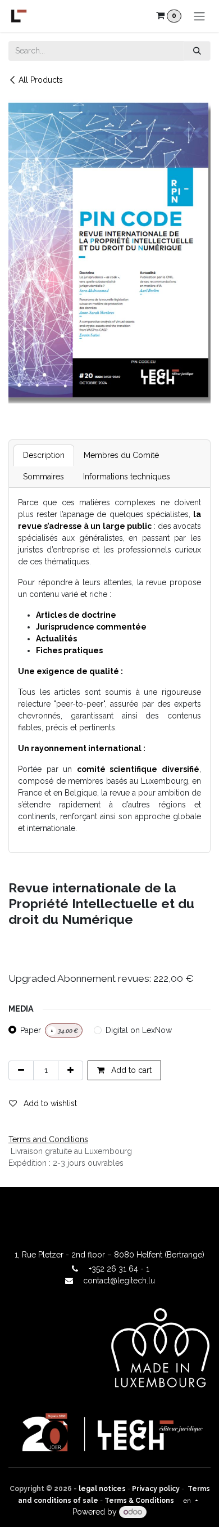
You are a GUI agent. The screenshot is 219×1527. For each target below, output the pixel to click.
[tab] (43, 455)
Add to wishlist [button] (49, 1103)
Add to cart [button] (130, 1070)
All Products (41, 79)
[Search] (197, 51)
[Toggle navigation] (199, 16)
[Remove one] (21, 1070)
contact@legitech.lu (119, 1280)
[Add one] (70, 1070)
